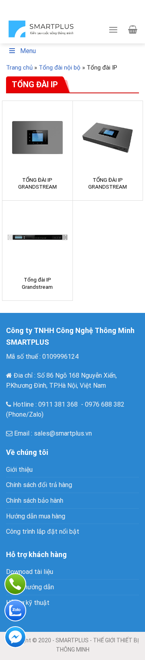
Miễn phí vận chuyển (88, 3)
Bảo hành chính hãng (82, 11)
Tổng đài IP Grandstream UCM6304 (37, 286)
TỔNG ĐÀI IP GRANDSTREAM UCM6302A (107, 187)
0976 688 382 (104, 404)
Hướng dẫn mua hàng (35, 516)
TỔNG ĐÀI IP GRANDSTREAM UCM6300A (37, 187)
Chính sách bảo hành (34, 500)
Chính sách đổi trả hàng (39, 485)
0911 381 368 (58, 404)
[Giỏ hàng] (132, 29)
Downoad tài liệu (29, 572)
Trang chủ (19, 67)
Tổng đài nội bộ (60, 67)
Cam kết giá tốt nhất (32, 3)
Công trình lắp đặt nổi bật (42, 531)
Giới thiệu (19, 469)
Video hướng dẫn (30, 587)
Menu (28, 51)
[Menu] (113, 29)
